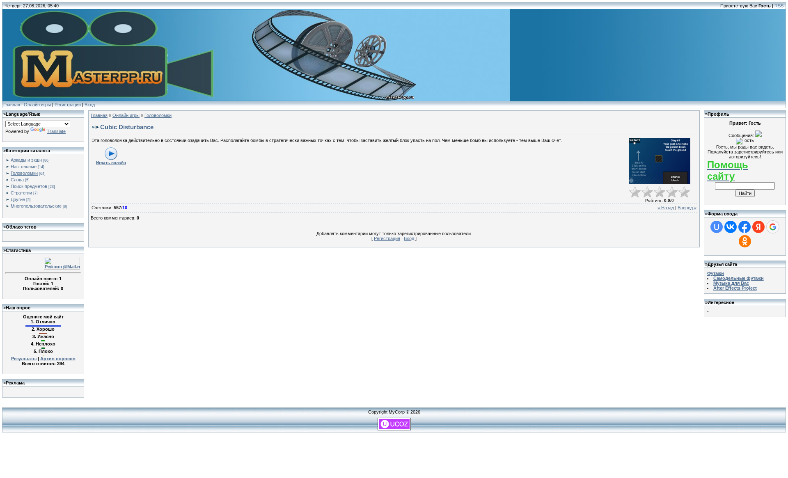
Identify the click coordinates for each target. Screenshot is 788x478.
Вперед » (687, 207)
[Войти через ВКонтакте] (730, 227)
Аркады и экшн (26, 160)
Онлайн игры (37, 104)
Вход (90, 104)
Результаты (24, 358)
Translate (56, 131)
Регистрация (68, 104)
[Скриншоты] (659, 161)
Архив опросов (58, 358)
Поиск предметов (29, 186)
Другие (18, 199)
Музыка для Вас (731, 283)
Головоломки (24, 173)
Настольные (24, 166)
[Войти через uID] (716, 227)
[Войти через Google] (772, 226)
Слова (17, 179)
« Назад (665, 207)
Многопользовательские (36, 206)
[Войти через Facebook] (744, 227)
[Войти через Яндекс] (758, 227)
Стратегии (21, 192)
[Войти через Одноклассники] (745, 241)
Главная (11, 104)
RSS (778, 5)
